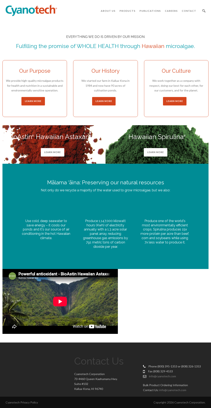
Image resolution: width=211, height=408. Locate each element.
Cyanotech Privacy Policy (22, 402)
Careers (171, 10)
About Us (108, 10)
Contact (189, 10)
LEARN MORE (33, 101)
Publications (150, 10)
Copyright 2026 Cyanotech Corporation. (179, 402)
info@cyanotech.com (162, 376)
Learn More (52, 152)
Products (127, 10)
